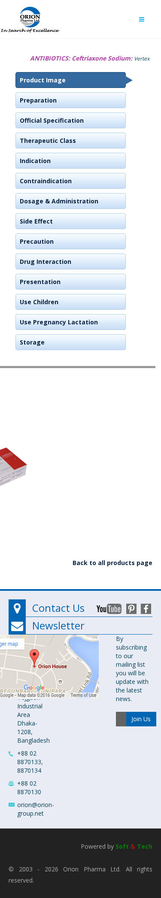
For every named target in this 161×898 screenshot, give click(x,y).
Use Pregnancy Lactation (59, 322)
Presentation (40, 282)
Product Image (43, 80)
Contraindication (46, 181)
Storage (32, 342)
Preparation (38, 100)
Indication (35, 161)
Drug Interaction (45, 261)
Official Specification (52, 120)
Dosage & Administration (59, 201)
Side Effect (36, 221)
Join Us (141, 719)
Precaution (37, 241)
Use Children (39, 302)
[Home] (30, 17)
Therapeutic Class (48, 140)
